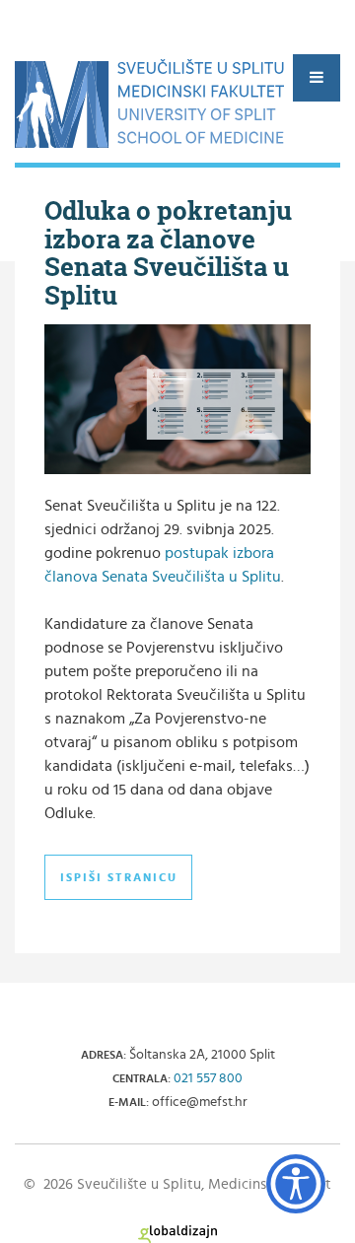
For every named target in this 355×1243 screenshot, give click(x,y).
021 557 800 (208, 1078)
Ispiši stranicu (119, 877)
